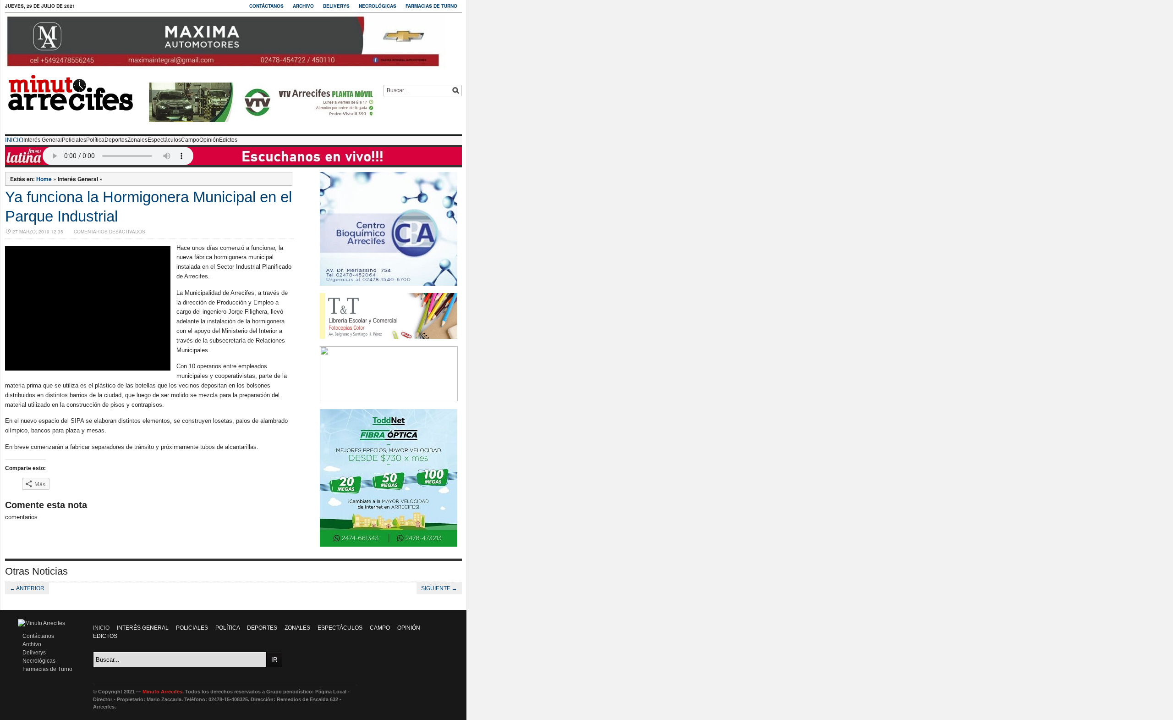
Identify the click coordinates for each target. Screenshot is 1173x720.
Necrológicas (377, 6)
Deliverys (336, 6)
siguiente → (439, 588)
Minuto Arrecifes (162, 691)
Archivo (303, 6)
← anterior (27, 588)
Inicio (14, 140)
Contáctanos (266, 6)
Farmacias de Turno (431, 6)
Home (44, 179)
